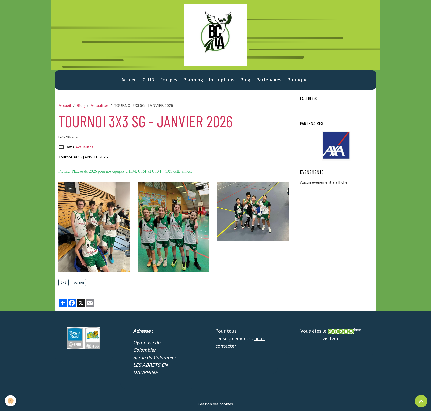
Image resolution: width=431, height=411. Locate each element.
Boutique (297, 80)
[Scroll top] (421, 401)
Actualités (99, 105)
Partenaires (268, 80)
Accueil (129, 80)
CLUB (148, 80)
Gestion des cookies (215, 404)
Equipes (168, 80)
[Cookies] (10, 400)
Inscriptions (221, 80)
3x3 (63, 282)
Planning (193, 80)
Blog (245, 80)
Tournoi (78, 282)
